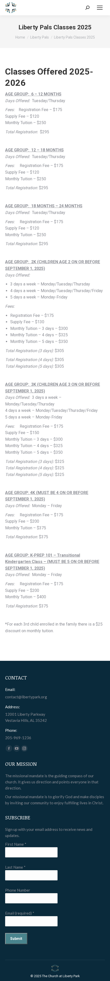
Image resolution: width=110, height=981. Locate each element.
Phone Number (17, 890)
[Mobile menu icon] (100, 8)
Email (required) (19, 913)
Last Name (15, 867)
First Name (15, 844)
